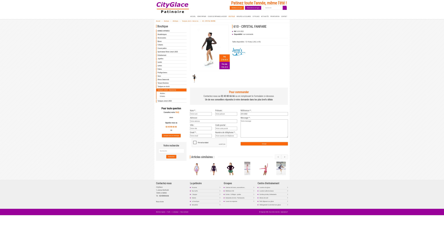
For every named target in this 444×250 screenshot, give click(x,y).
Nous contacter (184, 212)
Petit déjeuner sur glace (266, 201)
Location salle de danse (266, 191)
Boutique (232, 16)
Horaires (194, 187)
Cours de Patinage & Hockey (217, 16)
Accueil (193, 16)
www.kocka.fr (284, 212)
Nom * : (193, 110)
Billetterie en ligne (237, 8)
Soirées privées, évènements (267, 194)
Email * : (193, 132)
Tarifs (168, 212)
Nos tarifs (195, 191)
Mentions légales (160, 212)
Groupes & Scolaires (244, 16)
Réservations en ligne (253, 8)
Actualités (265, 16)
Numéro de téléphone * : (225, 132)
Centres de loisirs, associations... (235, 187)
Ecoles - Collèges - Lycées (233, 194)
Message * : (246, 118)
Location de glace (264, 187)
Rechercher (171, 157)
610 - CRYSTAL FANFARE (208, 21)
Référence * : (246, 110)
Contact (284, 16)
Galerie (194, 198)
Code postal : (220, 125)
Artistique (175, 21)
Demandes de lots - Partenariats (235, 198)
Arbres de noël (263, 198)
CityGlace (256, 16)
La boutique (195, 201)
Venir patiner (201, 16)
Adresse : (194, 118)
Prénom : (219, 110)
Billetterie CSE (230, 191)
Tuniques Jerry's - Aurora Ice (190, 21)
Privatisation (274, 16)
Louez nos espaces (231, 201)
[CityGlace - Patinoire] (173, 8)
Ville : (192, 125)
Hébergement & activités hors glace (270, 205)
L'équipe (194, 194)
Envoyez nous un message (171, 135)
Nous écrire (160, 202)
